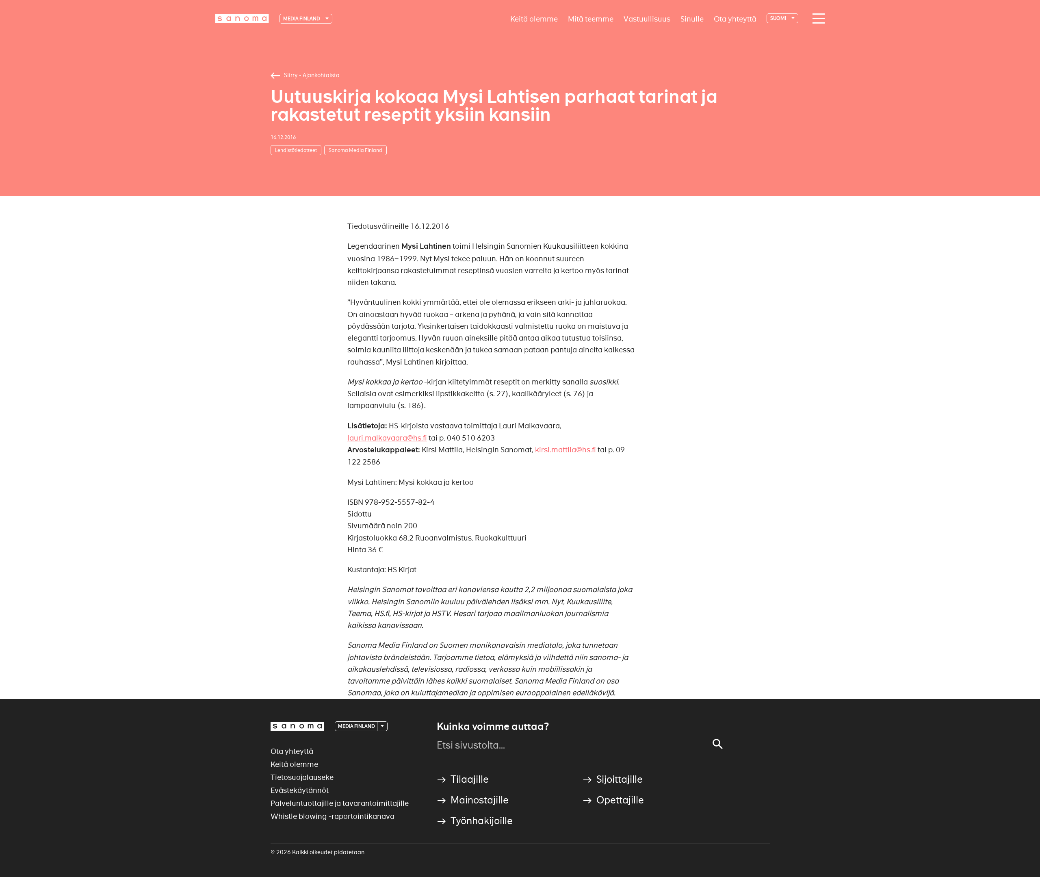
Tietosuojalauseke (302, 777)
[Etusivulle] (242, 18)
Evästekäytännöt (300, 790)
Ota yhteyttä (735, 18)
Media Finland (302, 18)
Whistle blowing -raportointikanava (332, 816)
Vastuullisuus (647, 18)
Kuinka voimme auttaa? (493, 726)
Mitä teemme (590, 18)
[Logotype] (297, 726)
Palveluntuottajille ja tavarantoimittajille (340, 803)
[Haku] (718, 744)
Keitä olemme (534, 18)
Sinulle (692, 18)
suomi (778, 18)
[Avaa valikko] (816, 19)
